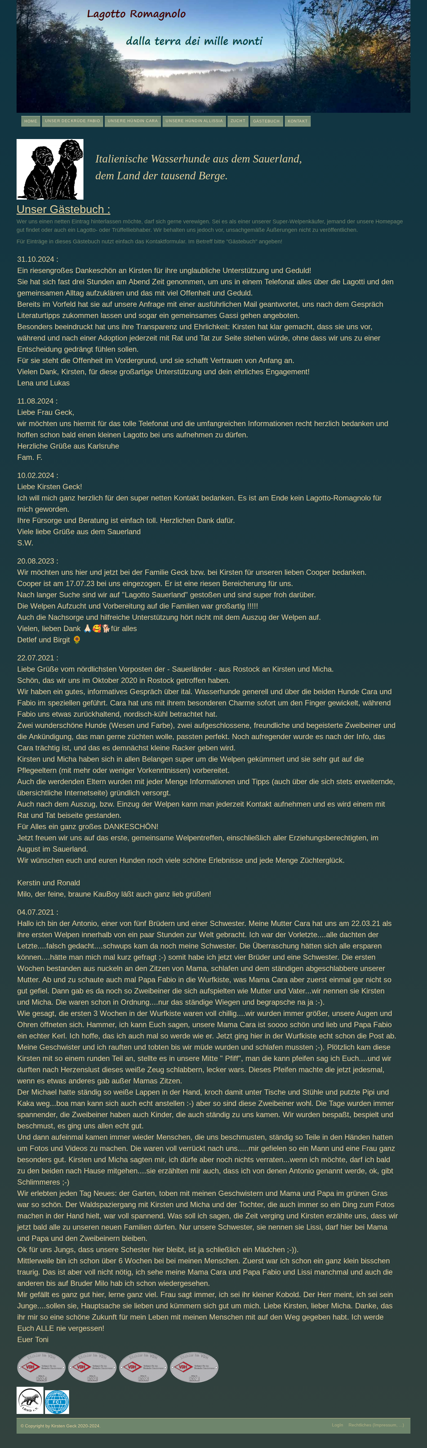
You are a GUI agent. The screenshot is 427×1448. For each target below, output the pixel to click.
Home (30, 121)
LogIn (337, 1424)
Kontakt (298, 121)
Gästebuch (266, 121)
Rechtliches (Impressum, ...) (376, 1424)
